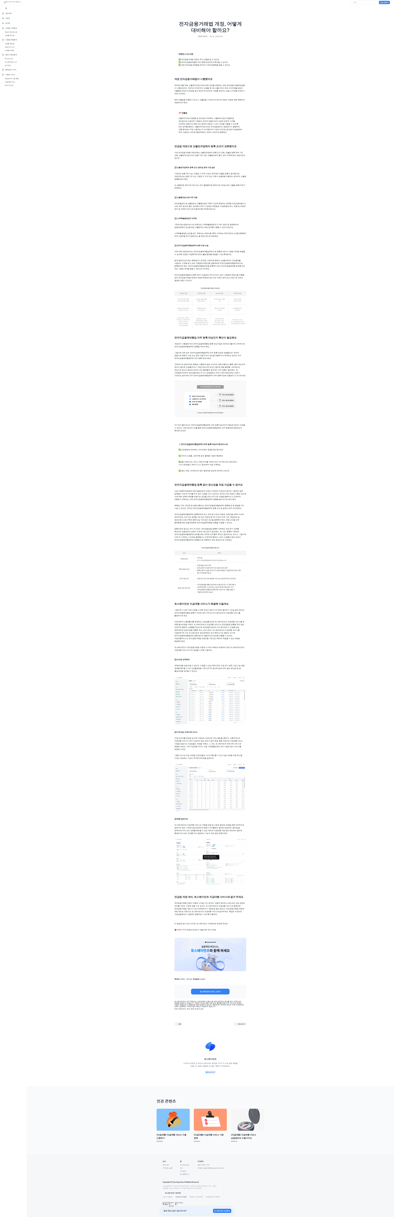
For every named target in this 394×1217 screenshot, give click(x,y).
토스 (181, 1168)
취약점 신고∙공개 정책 (196, 1197)
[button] (210, 991)
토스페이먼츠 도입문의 (222, 1211)
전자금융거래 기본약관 (213, 1197)
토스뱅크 (183, 1171)
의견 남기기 (241, 1024)
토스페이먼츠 (184, 1165)
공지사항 (166, 1165)
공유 (179, 1024)
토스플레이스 (184, 1174)
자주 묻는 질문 (168, 1168)
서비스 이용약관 (167, 1197)
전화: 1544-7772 (204, 1165)
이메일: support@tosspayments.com (211, 1168)
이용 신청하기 (384, 2)
